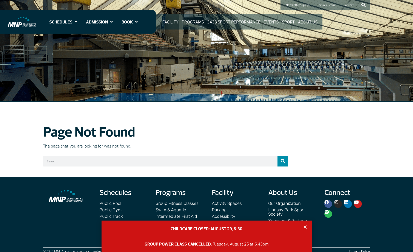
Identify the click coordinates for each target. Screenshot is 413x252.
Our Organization (284, 203)
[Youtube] (358, 204)
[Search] (282, 161)
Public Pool (110, 203)
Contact (349, 5)
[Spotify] (328, 214)
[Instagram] (338, 204)
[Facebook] (328, 204)
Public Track (111, 216)
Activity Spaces (227, 203)
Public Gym (110, 209)
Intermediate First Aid (176, 216)
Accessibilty (223, 216)
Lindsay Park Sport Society (286, 212)
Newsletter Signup (297, 5)
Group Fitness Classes (177, 203)
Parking (219, 209)
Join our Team (326, 5)
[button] (363, 5)
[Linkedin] (348, 204)
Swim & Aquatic (171, 209)
